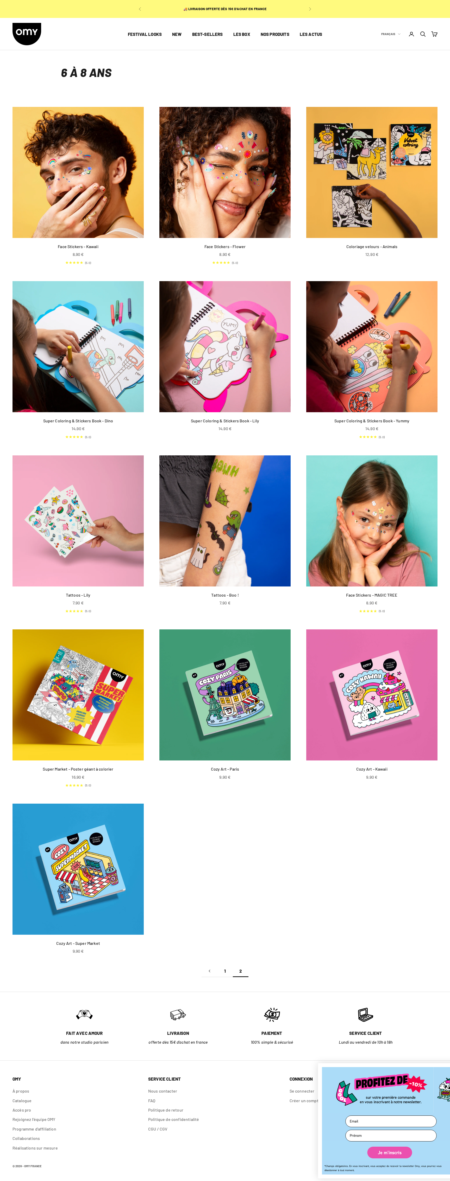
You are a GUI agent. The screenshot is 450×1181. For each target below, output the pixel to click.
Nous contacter (162, 1090)
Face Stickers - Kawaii (78, 246)
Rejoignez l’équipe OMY (33, 1119)
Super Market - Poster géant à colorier (78, 768)
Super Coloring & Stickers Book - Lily (225, 420)
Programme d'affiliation (34, 1128)
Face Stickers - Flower (225, 246)
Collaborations (26, 1138)
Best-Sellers (207, 34)
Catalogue (22, 1100)
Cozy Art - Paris (225, 768)
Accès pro (21, 1109)
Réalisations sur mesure (35, 1147)
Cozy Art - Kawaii (372, 768)
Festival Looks (145, 34)
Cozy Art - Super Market (78, 943)
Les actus (311, 34)
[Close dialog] (441, 1069)
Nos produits (275, 34)
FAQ (151, 1100)
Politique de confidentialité (173, 1119)
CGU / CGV (157, 1128)
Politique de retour (165, 1109)
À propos (20, 1090)
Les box (241, 34)
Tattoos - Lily (78, 594)
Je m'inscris (376, 1153)
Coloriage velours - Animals (371, 246)
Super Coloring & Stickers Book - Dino (78, 420)
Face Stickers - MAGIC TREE (371, 594)
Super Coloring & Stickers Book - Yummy (371, 420)
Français (388, 34)
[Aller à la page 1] (209, 971)
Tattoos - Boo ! (225, 594)
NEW (177, 34)
